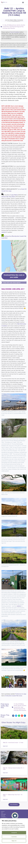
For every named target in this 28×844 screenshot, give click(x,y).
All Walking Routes (11, 25)
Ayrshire (19, 25)
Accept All (14, 832)
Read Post (5, 746)
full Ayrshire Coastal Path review (13, 695)
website (3, 232)
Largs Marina (14, 195)
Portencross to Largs (20, 694)
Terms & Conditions (15, 32)
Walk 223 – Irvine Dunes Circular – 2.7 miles (13, 742)
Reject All (14, 840)
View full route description (11, 282)
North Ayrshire (11, 28)
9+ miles (5, 25)
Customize (14, 836)
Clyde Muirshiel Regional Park (16, 26)
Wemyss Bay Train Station (8, 196)
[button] (23, 2)
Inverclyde (5, 28)
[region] (14, 831)
